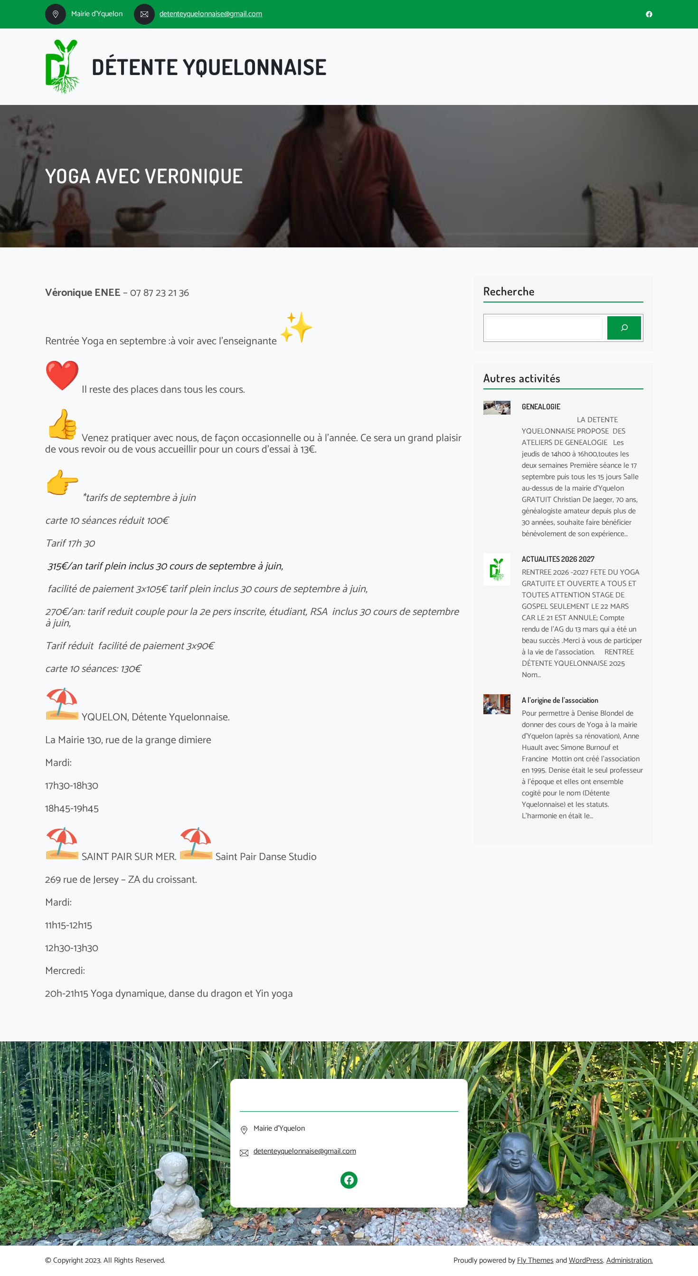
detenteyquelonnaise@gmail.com (211, 14)
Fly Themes (535, 1260)
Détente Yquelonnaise (209, 66)
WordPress (586, 1260)
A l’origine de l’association (560, 700)
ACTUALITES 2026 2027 (558, 559)
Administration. (629, 1260)
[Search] (624, 328)
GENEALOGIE (541, 406)
